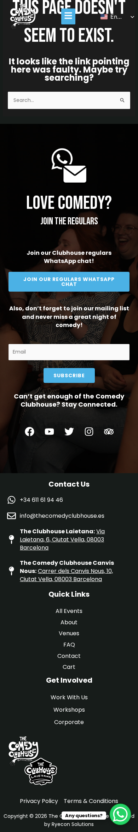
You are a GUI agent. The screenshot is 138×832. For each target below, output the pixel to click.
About (69, 622)
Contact (69, 656)
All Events (69, 611)
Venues (69, 633)
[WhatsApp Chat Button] (120, 814)
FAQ (69, 645)
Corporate (69, 722)
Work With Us (69, 697)
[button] (68, 16)
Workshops (69, 710)
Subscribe (69, 375)
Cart (69, 667)
